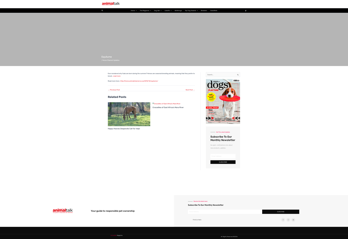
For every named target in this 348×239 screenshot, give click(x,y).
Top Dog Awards (190, 10)
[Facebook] (245, 10)
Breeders (204, 10)
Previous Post (114, 90)
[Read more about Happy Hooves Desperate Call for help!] (129, 114)
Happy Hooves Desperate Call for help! (124, 129)
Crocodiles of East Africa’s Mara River (168, 107)
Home (133, 10)
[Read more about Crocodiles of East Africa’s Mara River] (166, 103)
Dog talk (157, 10)
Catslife (167, 10)
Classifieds (213, 10)
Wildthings (178, 10)
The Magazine (144, 10)
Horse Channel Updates (111, 60)
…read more (116, 76)
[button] (102, 10)
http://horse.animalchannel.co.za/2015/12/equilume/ (139, 81)
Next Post (190, 90)
